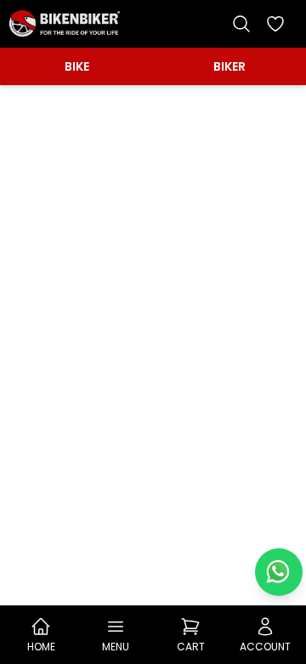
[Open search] (241, 24)
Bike (77, 66)
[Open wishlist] (275, 24)
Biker (229, 66)
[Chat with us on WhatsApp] (279, 572)
